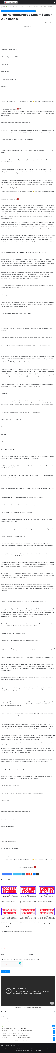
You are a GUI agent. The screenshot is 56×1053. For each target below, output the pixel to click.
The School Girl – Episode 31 (8, 923)
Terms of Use (33, 1050)
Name (3, 948)
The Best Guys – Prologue (44, 923)
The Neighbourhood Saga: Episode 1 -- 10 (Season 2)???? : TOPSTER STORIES (25, 6)
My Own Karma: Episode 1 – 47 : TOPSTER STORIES (14, 1028)
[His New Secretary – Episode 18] (46, 891)
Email (2, 954)
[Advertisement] (28, 38)
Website (31, 954)
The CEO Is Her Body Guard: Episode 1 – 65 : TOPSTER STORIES (17, 1030)
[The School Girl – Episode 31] (9, 913)
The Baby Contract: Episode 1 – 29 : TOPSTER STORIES (15, 1035)
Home (3, 6)
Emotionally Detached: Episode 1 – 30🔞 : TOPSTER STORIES (16, 1037)
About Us (10, 1048)
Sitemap (39, 1050)
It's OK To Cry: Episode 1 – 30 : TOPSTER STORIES (16, 1040)
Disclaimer (16, 1048)
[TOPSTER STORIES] (11, 2)
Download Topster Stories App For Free (43, 1048)
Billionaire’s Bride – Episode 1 (8, 901)
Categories (3, 1016)
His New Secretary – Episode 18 (46, 901)
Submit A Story (19, 1050)
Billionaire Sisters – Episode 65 (27, 923)
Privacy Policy (26, 1050)
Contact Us (21, 1048)
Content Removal (29, 1048)
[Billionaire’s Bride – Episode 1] (9, 891)
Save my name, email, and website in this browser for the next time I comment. (20, 959)
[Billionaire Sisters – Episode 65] (28, 913)
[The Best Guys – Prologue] (46, 913)
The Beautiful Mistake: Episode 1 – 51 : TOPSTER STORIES (15, 1033)
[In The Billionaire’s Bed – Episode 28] (28, 891)
